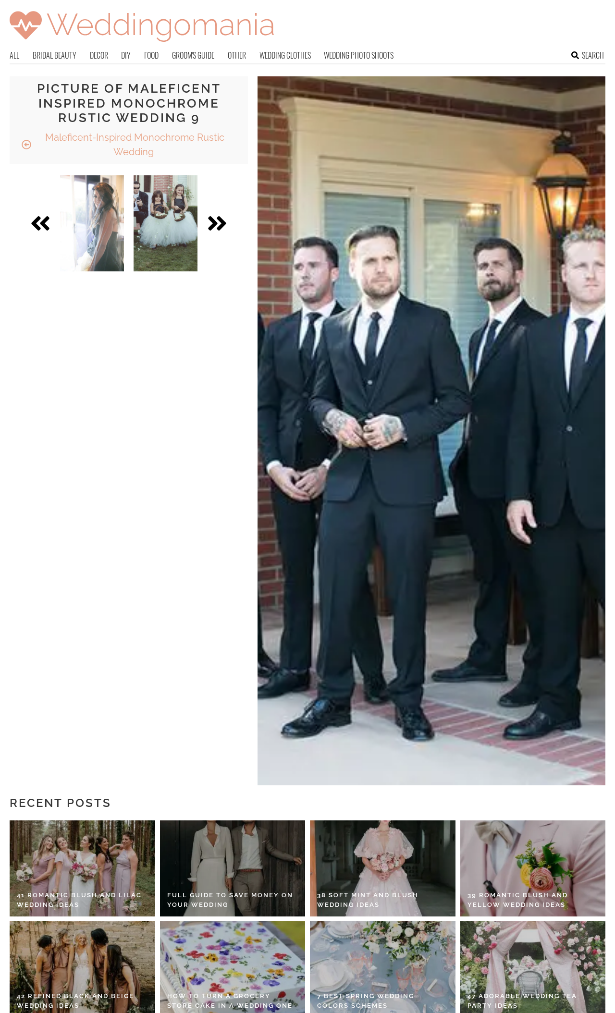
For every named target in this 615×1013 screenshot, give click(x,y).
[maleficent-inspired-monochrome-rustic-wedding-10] (165, 223)
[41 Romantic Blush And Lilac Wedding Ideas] (82, 868)
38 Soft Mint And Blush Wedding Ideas (367, 899)
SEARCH (593, 55)
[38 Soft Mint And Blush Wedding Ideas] (382, 868)
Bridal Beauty (54, 55)
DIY (126, 55)
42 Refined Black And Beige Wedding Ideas (75, 1000)
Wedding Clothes (285, 55)
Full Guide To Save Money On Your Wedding (230, 899)
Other (237, 55)
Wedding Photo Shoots (359, 55)
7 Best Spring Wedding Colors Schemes (365, 1000)
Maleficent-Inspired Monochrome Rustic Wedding (133, 145)
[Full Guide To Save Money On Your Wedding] (233, 868)
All (14, 55)
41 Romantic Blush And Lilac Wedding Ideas (79, 899)
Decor (99, 55)
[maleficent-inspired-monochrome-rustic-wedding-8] (92, 223)
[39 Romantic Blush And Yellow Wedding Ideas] (533, 868)
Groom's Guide (193, 55)
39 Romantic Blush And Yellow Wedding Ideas (517, 899)
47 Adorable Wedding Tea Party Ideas (522, 1000)
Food (151, 55)
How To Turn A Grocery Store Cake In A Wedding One (230, 1000)
